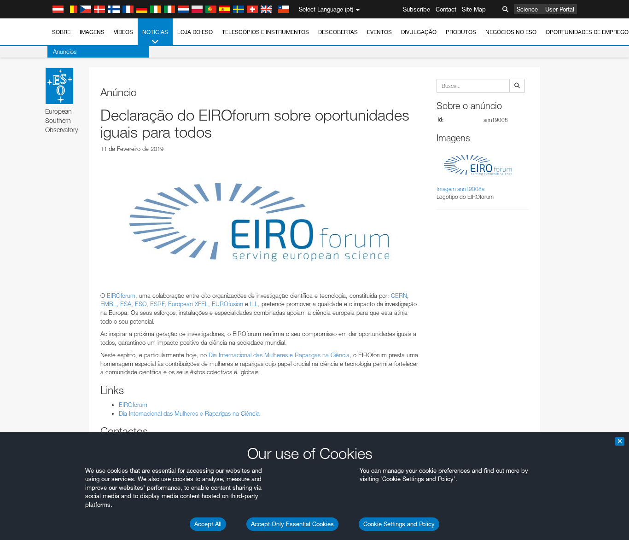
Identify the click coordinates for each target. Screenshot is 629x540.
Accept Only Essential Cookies (292, 524)
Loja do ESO (195, 32)
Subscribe (416, 9)
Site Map (474, 9)
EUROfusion (227, 304)
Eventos (379, 32)
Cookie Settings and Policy (399, 524)
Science (527, 9)
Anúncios (64, 51)
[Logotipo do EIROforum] (259, 222)
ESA (125, 304)
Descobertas (338, 32)
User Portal (559, 9)
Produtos (461, 32)
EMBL (108, 304)
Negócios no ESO (510, 32)
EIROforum (121, 295)
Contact (446, 9)
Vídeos (123, 32)
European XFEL (188, 304)
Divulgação (419, 32)
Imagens (92, 32)
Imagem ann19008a (460, 189)
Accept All (207, 524)
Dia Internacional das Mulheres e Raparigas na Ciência (279, 355)
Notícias (155, 32)
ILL (254, 304)
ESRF (157, 304)
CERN (399, 295)
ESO (140, 304)
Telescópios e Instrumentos (265, 32)
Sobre (61, 32)
